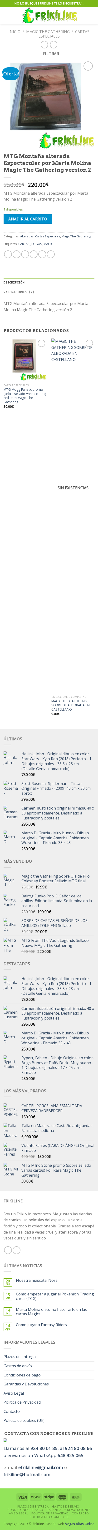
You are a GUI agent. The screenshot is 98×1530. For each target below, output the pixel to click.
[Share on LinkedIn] (51, 254)
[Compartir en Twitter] (25, 254)
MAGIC (48, 244)
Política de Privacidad (22, 1402)
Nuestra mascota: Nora (37, 1280)
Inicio (14, 31)
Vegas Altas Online (79, 1523)
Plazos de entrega (20, 1356)
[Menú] (6, 15)
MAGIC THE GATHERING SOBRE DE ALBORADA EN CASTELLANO (70, 705)
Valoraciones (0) (19, 292)
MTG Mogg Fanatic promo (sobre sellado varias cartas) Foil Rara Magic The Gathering (25, 395)
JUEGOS (36, 244)
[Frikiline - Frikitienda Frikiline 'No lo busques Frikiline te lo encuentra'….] (49, 15)
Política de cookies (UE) (24, 1420)
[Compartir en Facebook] (16, 254)
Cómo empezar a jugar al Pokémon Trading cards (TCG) (55, 1296)
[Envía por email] (34, 254)
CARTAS (23, 244)
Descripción (14, 282)
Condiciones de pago (22, 1375)
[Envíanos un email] (16, 1250)
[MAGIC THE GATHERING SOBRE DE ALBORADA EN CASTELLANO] (72, 516)
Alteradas (27, 236)
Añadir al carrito (27, 219)
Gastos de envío (18, 1365)
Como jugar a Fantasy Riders (41, 1325)
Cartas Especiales (47, 236)
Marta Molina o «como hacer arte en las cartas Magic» (51, 1311)
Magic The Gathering (48, 31)
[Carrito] (92, 15)
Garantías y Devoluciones (26, 1384)
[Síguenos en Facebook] (8, 1250)
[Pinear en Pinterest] (42, 254)
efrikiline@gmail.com (40, 1467)
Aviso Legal (14, 1393)
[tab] (49, 282)
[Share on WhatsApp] (8, 254)
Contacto (12, 1411)
